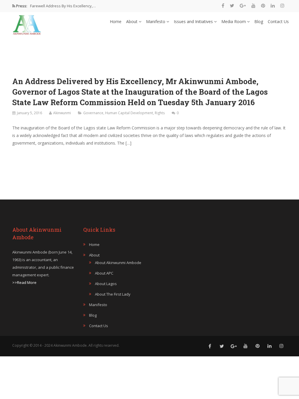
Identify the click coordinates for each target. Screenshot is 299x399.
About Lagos (106, 283)
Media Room (234, 21)
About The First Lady (113, 294)
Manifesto (156, 21)
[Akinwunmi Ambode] (26, 23)
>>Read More (24, 282)
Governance (93, 112)
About (132, 21)
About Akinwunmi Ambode (118, 262)
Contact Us (278, 21)
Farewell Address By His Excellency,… (63, 5)
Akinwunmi (62, 112)
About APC (104, 273)
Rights (160, 112)
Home (115, 21)
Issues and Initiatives (194, 21)
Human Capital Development (129, 112)
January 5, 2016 (29, 112)
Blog (258, 21)
